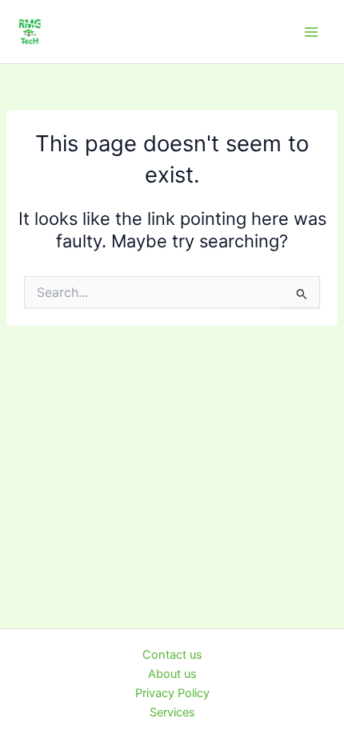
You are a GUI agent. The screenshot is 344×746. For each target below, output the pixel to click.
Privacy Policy (172, 693)
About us (172, 674)
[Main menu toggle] (311, 32)
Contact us (172, 655)
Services (172, 712)
